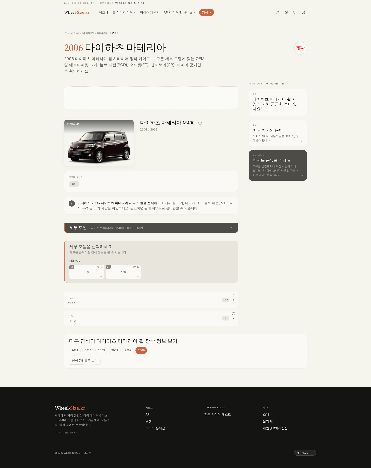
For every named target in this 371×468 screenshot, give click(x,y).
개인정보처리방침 (275, 428)
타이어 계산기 (149, 12)
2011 (74, 350)
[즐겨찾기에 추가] (200, 123)
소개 (266, 414)
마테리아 (103, 33)
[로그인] (277, 12)
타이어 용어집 (155, 428)
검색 (205, 12)
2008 (114, 350)
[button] (151, 228)
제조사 (103, 12)
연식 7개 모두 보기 (85, 360)
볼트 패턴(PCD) (113, 65)
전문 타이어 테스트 (217, 414)
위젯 (149, 421)
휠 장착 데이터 (122, 12)
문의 (266, 421)
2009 (101, 350)
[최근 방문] (286, 12)
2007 (128, 350)
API (148, 414)
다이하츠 (88, 33)
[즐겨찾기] (294, 12)
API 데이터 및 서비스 (178, 12)
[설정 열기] (303, 12)
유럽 (74, 184)
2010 (88, 350)
